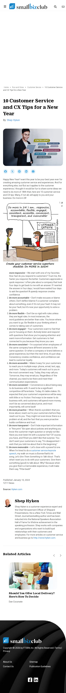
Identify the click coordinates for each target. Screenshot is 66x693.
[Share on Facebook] (6, 173)
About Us (7, 662)
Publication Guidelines (40, 666)
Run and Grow (18, 87)
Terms (58, 648)
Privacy (6, 651)
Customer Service (34, 87)
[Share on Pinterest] (20, 173)
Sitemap (33, 662)
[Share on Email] (34, 173)
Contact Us (8, 666)
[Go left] (54, 555)
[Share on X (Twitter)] (13, 173)
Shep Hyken (13, 120)
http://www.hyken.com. (44, 538)
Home (6, 87)
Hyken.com (16, 489)
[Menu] (4, 6)
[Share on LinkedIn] (27, 173)
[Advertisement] (33, 50)
